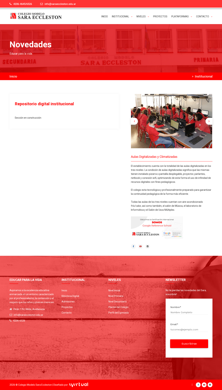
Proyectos (67, 307)
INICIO (104, 16)
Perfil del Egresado (118, 312)
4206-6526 (19, 320)
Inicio (13, 76)
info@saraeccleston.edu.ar (60, 4)
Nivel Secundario (117, 301)
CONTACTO (203, 16)
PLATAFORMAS (180, 16)
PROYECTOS (160, 16)
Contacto (67, 312)
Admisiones (68, 301)
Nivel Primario (115, 296)
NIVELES (141, 16)
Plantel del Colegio (118, 307)
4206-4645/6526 (22, 4)
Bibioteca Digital (70, 296)
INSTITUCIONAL (121, 16)
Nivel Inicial (114, 290)
